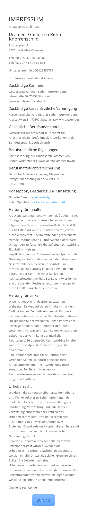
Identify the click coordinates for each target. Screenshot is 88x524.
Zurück (43, 500)
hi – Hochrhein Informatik (47, 202)
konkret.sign (43, 197)
